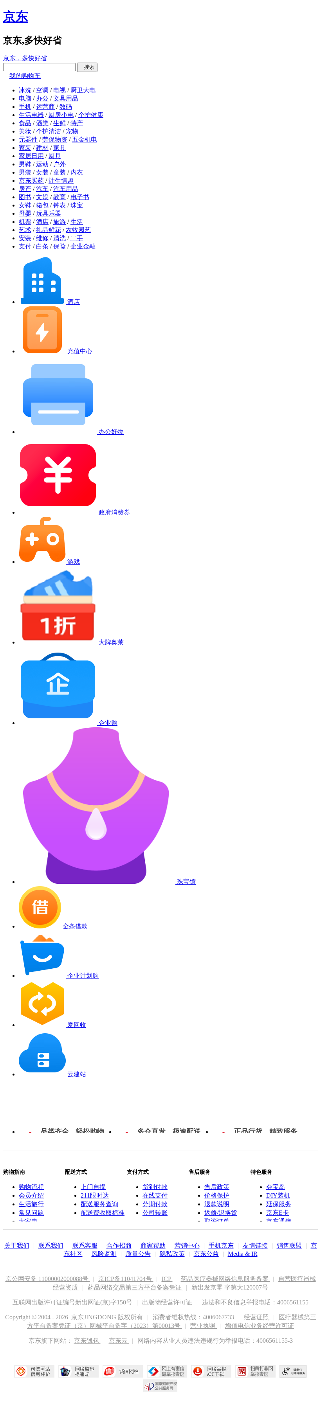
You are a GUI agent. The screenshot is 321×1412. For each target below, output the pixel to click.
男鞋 (25, 164)
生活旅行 (31, 1204)
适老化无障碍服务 (293, 1371)
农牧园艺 (78, 230)
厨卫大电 (83, 90)
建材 (42, 147)
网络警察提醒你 (78, 1371)
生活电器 (31, 115)
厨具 (55, 156)
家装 (25, 147)
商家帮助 (153, 1245)
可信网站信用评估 (34, 1371)
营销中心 (187, 1245)
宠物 (72, 131)
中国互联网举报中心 (167, 1371)
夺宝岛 (275, 1187)
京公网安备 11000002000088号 (47, 1278)
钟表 (59, 205)
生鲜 (59, 123)
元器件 (28, 139)
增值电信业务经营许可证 (259, 1325)
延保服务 (278, 1204)
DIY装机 (278, 1195)
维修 (42, 238)
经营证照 (257, 1317)
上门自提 (93, 1187)
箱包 (42, 205)
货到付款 (155, 1187)
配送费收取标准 (102, 1212)
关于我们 (16, 1245)
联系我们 (50, 1245)
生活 (76, 221)
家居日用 (31, 156)
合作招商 (119, 1245)
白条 (42, 246)
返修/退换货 (220, 1212)
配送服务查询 (99, 1204)
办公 (42, 98)
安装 (25, 238)
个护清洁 (48, 131)
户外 (59, 164)
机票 (25, 221)
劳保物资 (54, 139)
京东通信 (278, 1221)
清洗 (59, 238)
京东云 (119, 1340)
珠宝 (76, 205)
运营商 (45, 106)
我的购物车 (25, 75)
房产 (25, 188)
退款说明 (216, 1204)
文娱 (42, 197)
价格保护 (216, 1195)
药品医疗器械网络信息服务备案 (225, 1278)
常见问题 (31, 1212)
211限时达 (95, 1195)
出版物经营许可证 (168, 1302)
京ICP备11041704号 (125, 1278)
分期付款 (155, 1204)
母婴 (25, 213)
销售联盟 (289, 1245)
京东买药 (31, 180)
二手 (76, 238)
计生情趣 (61, 180)
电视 (59, 90)
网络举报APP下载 (211, 1371)
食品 (25, 123)
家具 (59, 147)
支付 (25, 246)
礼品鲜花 (48, 230)
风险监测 (104, 1253)
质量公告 (138, 1253)
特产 (76, 123)
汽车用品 (65, 188)
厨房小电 (61, 115)
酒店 (42, 221)
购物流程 (31, 1187)
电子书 (79, 197)
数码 (66, 106)
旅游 (59, 221)
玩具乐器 (48, 213)
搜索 (87, 67)
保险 (59, 246)
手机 (25, 106)
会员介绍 (31, 1195)
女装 (42, 172)
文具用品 (65, 98)
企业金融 (83, 246)
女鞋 (25, 205)
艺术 (25, 230)
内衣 (76, 172)
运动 (42, 164)
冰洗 (25, 90)
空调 (42, 90)
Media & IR (243, 1253)
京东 (15, 16)
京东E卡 (277, 1212)
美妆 (25, 131)
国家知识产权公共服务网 (160, 1385)
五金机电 (84, 139)
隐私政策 (172, 1253)
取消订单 (216, 1221)
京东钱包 (87, 1340)
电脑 (25, 98)
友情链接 (255, 1245)
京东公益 (206, 1253)
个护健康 (90, 115)
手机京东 (221, 1245)
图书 (25, 197)
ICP (167, 1278)
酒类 (42, 123)
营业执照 (203, 1325)
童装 (59, 172)
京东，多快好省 (25, 58)
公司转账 (155, 1212)
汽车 (42, 188)
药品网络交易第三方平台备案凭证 (135, 1287)
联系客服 (84, 1245)
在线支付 (155, 1195)
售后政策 (216, 1187)
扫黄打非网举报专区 (255, 1371)
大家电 (28, 1221)
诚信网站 (123, 1371)
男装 (25, 172)
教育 (59, 197)
